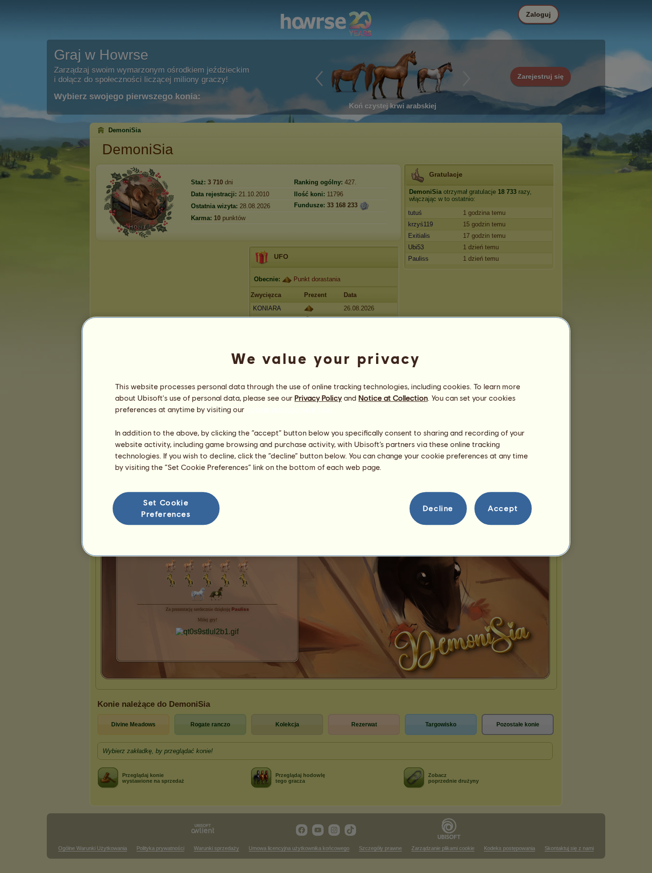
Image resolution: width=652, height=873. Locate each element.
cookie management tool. (290, 409)
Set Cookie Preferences (166, 508)
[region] (326, 436)
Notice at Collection (393, 397)
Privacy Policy (318, 397)
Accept (503, 508)
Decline (438, 508)
